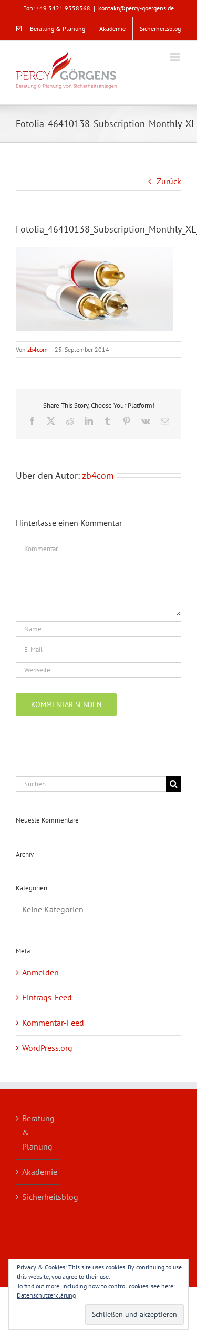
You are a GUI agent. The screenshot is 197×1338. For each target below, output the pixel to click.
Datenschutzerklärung (46, 1295)
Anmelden (40, 972)
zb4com (37, 349)
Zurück (169, 181)
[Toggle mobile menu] (175, 56)
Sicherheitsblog (38, 1197)
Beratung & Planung (38, 1132)
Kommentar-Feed (53, 1022)
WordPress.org (47, 1047)
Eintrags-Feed (47, 997)
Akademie (38, 1171)
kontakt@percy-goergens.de (136, 8)
